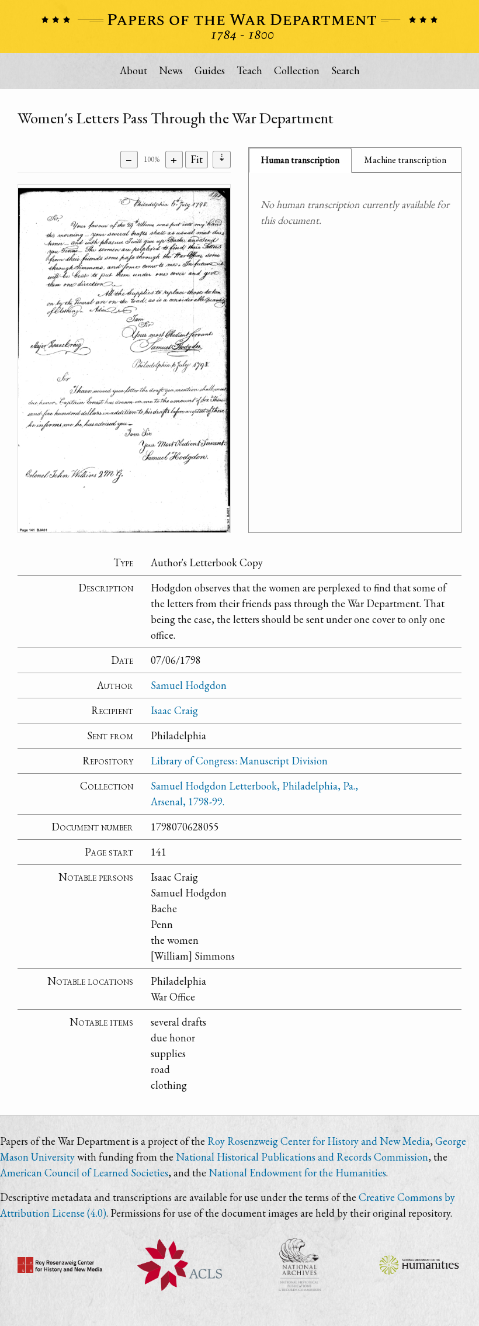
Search (345, 70)
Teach (249, 70)
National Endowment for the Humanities (297, 1172)
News (171, 70)
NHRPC (299, 1264)
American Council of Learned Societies (84, 1172)
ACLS (179, 1264)
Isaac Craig (174, 710)
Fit (196, 159)
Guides (210, 70)
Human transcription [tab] (300, 160)
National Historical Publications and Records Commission (302, 1157)
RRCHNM (60, 1264)
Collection (297, 70)
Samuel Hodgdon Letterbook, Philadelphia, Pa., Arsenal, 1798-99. (254, 793)
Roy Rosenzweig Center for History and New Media (318, 1141)
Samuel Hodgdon (189, 685)
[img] (124, 358)
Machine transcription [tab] (405, 160)
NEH (419, 1264)
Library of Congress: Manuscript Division (239, 760)
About (133, 70)
